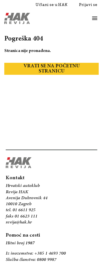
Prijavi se (88, 5)
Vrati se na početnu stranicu (51, 69)
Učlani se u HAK (51, 5)
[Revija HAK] (17, 18)
